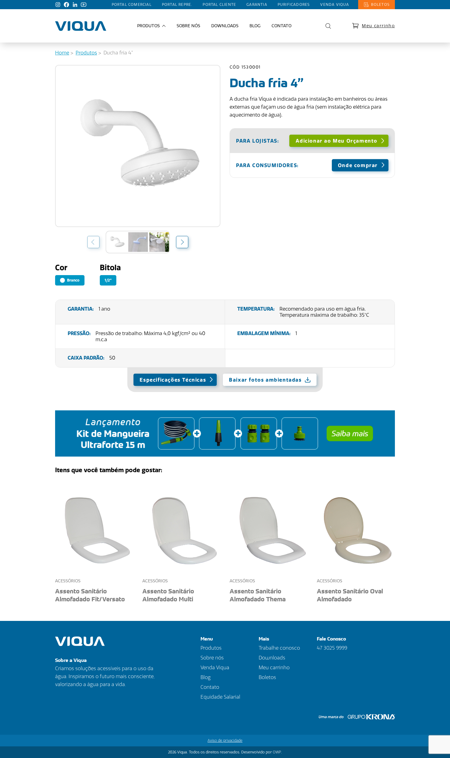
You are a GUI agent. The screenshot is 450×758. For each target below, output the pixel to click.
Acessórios (68, 581)
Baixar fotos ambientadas (265, 380)
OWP (277, 752)
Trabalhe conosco (279, 648)
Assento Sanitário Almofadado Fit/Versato (90, 595)
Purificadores (294, 4)
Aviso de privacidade (225, 740)
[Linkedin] (75, 4)
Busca (326, 26)
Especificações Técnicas (173, 380)
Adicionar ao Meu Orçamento (336, 141)
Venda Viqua (334, 4)
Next (182, 242)
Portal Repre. (177, 4)
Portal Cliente (219, 4)
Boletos (380, 4)
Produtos (86, 53)
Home (62, 53)
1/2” (108, 280)
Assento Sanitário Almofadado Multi (168, 595)
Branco (73, 280)
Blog (255, 25)
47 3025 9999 (332, 648)
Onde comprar (358, 165)
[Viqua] (80, 26)
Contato (281, 25)
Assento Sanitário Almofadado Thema (258, 595)
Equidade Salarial (220, 697)
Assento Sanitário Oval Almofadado (350, 595)
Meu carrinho (378, 25)
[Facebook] (66, 4)
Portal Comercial (132, 4)
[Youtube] (83, 4)
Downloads (224, 25)
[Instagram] (58, 4)
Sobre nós (188, 25)
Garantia (256, 4)
